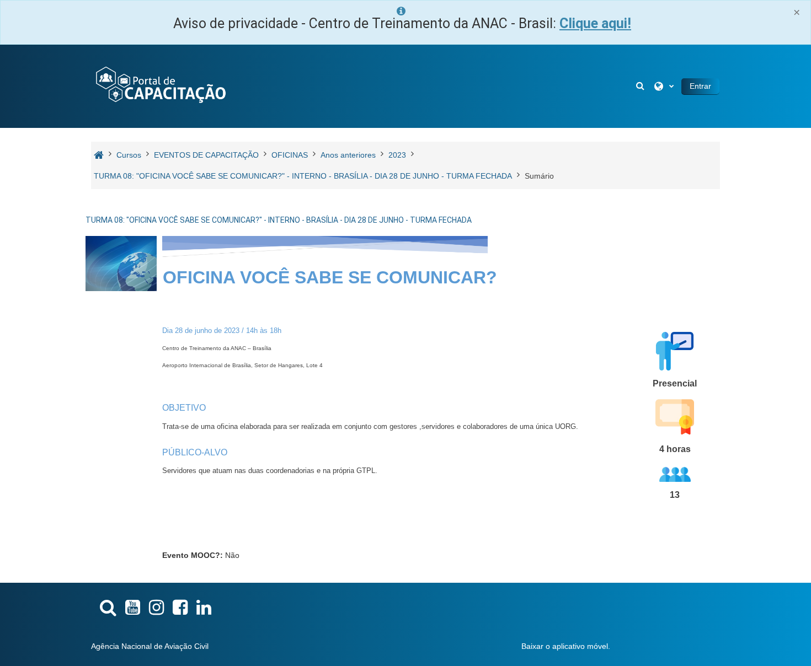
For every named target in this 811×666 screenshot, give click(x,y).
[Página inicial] (160, 85)
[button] (641, 86)
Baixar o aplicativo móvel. (565, 646)
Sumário (539, 175)
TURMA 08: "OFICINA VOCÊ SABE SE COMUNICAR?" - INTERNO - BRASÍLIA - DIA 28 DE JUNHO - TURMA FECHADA (279, 220)
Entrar (700, 86)
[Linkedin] (204, 607)
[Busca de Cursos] (108, 607)
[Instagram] (156, 607)
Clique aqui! (595, 23)
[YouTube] (133, 607)
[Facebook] (180, 607)
